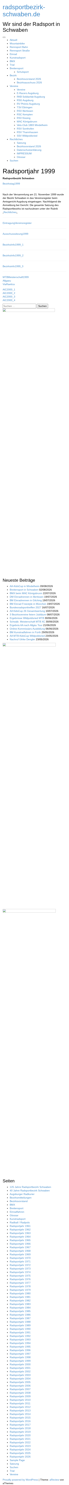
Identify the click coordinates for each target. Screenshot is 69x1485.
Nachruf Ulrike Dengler (22, 639)
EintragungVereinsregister (17, 223)
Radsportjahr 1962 (20, 1229)
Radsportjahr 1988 (20, 1321)
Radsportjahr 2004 (20, 1378)
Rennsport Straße (20, 50)
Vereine (14, 86)
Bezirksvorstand (19, 1201)
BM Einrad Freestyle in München (28, 603)
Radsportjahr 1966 (20, 1243)
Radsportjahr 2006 (20, 1385)
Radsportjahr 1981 (20, 1297)
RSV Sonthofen (25, 128)
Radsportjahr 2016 (20, 1421)
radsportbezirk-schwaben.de (24, 10)
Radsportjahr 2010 (20, 1399)
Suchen (14, 160)
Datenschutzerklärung (29, 149)
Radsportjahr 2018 (20, 1428)
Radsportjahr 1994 (20, 1343)
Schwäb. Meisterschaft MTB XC (27, 621)
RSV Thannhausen (27, 132)
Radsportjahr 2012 (20, 1407)
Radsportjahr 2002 (20, 1371)
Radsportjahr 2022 (20, 1442)
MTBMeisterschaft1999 (16, 277)
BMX (12, 61)
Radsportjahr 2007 (20, 1389)
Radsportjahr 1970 (20, 1258)
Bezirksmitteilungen (20, 1197)
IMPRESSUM (24, 153)
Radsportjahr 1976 (20, 1279)
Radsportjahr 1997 (20, 1353)
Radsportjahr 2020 (20, 1435)
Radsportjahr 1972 (20, 1265)
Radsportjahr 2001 (20, 1367)
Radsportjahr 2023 (20, 1446)
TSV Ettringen (24, 107)
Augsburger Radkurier (22, 1194)
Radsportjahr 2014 (20, 1414)
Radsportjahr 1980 (20, 1293)
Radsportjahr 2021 (20, 1438)
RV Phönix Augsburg (28, 103)
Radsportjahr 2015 (20, 1417)
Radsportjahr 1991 (20, 1332)
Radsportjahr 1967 (20, 1247)
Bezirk (13, 75)
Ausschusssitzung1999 (15, 233)
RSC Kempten (25, 114)
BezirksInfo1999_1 (13, 244)
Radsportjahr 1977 (20, 1282)
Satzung (21, 142)
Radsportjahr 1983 (20, 1304)
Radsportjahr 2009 (20, 1396)
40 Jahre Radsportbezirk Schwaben (30, 1190)
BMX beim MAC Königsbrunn (26, 593)
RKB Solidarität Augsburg (31, 96)
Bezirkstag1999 (11, 183)
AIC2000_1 (9, 289)
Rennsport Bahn (19, 47)
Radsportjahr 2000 (20, 1364)
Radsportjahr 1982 (20, 1300)
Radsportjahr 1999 (20, 1360)
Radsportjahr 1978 (20, 1286)
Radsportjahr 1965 (20, 1240)
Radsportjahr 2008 (20, 1392)
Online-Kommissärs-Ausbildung (27, 628)
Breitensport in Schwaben (24, 589)
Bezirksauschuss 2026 (29, 82)
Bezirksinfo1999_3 (13, 266)
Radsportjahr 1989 (20, 1325)
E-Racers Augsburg (28, 93)
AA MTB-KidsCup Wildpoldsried (27, 635)
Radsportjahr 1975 (20, 1275)
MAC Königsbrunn (27, 121)
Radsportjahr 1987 (20, 1318)
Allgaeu (7, 280)
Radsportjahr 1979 (20, 1289)
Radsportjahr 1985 (20, 1311)
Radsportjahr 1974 (20, 1272)
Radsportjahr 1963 (20, 1233)
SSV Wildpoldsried (27, 135)
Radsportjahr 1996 (20, 1350)
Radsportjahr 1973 (20, 1268)
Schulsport (23, 71)
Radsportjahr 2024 (20, 1449)
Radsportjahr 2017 (20, 1424)
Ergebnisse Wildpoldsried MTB (27, 618)
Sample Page (17, 1460)
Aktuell (13, 39)
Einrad (13, 54)
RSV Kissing (23, 118)
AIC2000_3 (9, 296)
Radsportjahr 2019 (20, 1431)
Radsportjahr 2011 (20, 1403)
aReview (54, 1479)
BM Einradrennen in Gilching (26, 600)
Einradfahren (17, 1211)
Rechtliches (16, 139)
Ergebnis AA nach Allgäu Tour (26, 625)
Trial (12, 64)
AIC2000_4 (9, 300)
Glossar (21, 157)
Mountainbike (17, 43)
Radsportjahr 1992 (20, 1336)
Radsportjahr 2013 (20, 1410)
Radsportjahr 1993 (20, 1339)
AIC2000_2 (9, 293)
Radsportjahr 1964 (20, 1236)
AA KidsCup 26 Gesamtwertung (27, 611)
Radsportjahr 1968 (20, 1250)
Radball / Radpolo (20, 1222)
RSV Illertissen (25, 110)
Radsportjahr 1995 (20, 1346)
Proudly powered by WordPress (20, 1479)
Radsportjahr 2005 (20, 1382)
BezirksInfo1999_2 (13, 255)
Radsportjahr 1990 (20, 1328)
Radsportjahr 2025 (20, 1453)
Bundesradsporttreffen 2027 (25, 607)
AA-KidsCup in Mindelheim (24, 586)
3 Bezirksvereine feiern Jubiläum (28, 614)
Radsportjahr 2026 (20, 1456)
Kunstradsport (17, 57)
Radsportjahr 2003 (20, 1375)
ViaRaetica (9, 284)
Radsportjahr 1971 (20, 1261)
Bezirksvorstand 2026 (29, 79)
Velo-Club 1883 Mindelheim (32, 125)
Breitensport (16, 68)
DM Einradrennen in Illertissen (27, 596)
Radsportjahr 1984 (20, 1307)
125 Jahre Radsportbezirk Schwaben (30, 1187)
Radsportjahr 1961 (20, 1226)
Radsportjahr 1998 (20, 1357)
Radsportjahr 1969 (20, 1254)
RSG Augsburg (25, 100)
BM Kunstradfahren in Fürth (25, 632)
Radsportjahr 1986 (20, 1314)
